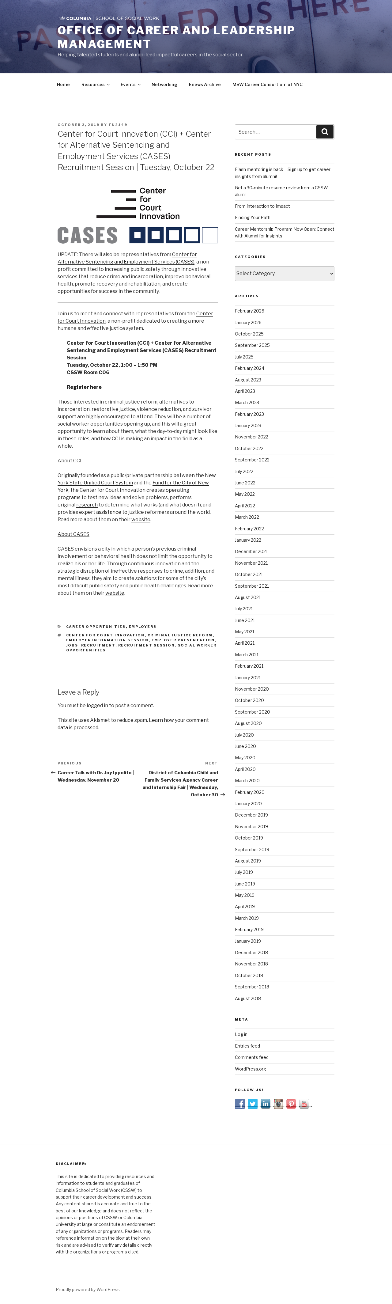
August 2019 (248, 860)
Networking (164, 84)
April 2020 (245, 769)
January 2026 (248, 322)
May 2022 (245, 494)
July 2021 (244, 608)
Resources (93, 84)
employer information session (107, 640)
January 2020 (248, 803)
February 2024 (249, 368)
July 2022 (244, 471)
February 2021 (249, 666)
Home (63, 84)
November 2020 (252, 689)
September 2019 (252, 849)
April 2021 (244, 643)
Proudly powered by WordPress (88, 1289)
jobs (72, 645)
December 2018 (251, 952)
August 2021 (248, 597)
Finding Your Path (252, 217)
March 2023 (247, 402)
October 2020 (249, 700)
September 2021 (252, 586)
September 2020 (252, 712)
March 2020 (247, 780)
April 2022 (245, 505)
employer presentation (183, 640)
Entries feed (247, 1045)
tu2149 (117, 125)
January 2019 (248, 941)
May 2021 (244, 631)
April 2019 (245, 906)
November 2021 (251, 563)
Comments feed (252, 1057)
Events (128, 84)
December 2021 (251, 551)
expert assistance (100, 512)
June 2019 (245, 883)
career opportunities (96, 626)
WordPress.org (250, 1068)
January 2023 (248, 425)
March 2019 (247, 918)
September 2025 (252, 345)
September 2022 (252, 459)
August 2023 (248, 379)
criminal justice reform (180, 635)
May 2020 (245, 757)
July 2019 (244, 872)
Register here (84, 387)
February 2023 (249, 414)
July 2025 (244, 356)
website (140, 519)
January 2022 (248, 540)
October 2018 (249, 975)
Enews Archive (205, 84)
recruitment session (146, 645)
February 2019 (249, 929)
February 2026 (249, 310)
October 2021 (249, 574)
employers (143, 626)
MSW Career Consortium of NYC (267, 84)
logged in (97, 705)
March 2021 (246, 654)
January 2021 (248, 677)
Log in (241, 1034)
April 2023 (245, 391)
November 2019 (251, 826)
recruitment (98, 645)
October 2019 (249, 837)
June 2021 (245, 620)
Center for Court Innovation (105, 635)
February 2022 (249, 528)
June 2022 (245, 482)
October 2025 (249, 333)
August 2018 (248, 998)
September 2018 (252, 986)
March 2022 (247, 517)
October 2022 (249, 448)
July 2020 (244, 734)
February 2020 (250, 792)
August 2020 (248, 723)
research (87, 505)
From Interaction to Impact (262, 206)
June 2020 (245, 746)
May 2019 (244, 895)
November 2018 (251, 963)
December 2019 (251, 814)
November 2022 (251, 436)
